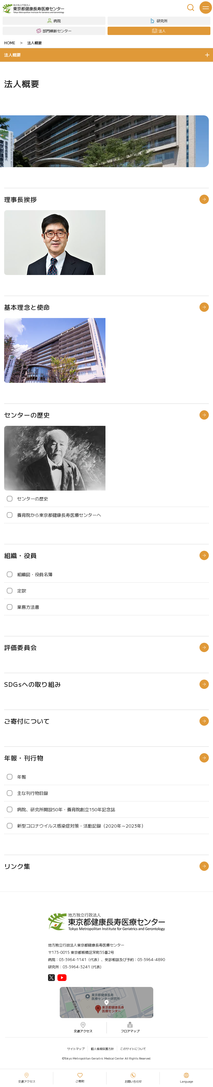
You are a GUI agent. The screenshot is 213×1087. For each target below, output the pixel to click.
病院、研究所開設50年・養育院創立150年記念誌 (66, 809)
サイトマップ (75, 1049)
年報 (21, 776)
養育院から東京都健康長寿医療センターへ (59, 515)
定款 (21, 590)
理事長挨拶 (20, 199)
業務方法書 (28, 607)
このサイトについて (133, 1049)
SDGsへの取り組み (32, 684)
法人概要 (34, 42)
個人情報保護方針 (102, 1049)
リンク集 (17, 866)
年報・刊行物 (23, 757)
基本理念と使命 (27, 307)
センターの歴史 (27, 414)
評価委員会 (20, 647)
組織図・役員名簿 (34, 574)
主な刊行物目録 (32, 793)
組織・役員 (20, 555)
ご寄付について (27, 720)
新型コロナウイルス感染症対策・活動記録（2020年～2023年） (81, 825)
